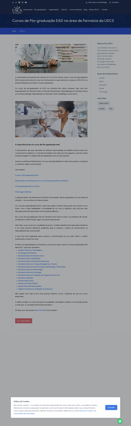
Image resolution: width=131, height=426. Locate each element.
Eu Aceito (111, 407)
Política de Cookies (86, 411)
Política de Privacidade (27, 413)
